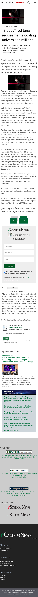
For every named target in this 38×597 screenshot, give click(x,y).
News (21, 320)
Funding (7, 320)
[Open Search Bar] (28, 2)
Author (4, 288)
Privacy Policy (14, 280)
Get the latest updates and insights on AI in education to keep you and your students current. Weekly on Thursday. (19, 493)
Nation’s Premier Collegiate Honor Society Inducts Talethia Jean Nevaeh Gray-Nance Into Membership (18, 425)
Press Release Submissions (8, 565)
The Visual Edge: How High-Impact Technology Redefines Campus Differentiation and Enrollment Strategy (17, 359)
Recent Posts (13, 288)
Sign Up (6, 338)
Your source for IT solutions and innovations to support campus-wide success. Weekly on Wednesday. (19, 475)
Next (23, 221)
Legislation (14, 320)
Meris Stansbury (17, 291)
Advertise (34, 538)
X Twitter (2, 577)
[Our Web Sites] (19, 507)
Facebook (2, 575)
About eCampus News (6, 548)
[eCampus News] (7, 2)
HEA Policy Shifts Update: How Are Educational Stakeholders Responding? (16, 418)
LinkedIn (2, 579)
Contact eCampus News (6, 561)
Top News (27, 320)
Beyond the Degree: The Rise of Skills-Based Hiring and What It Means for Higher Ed (18, 406)
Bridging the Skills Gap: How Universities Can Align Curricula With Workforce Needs (18, 412)
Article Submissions (5, 563)
